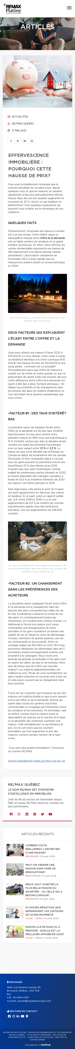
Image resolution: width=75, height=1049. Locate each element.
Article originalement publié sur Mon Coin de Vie (36, 761)
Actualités (19, 117)
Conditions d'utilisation (40, 1037)
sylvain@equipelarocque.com (34, 1001)
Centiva (44, 1045)
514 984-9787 (21, 997)
